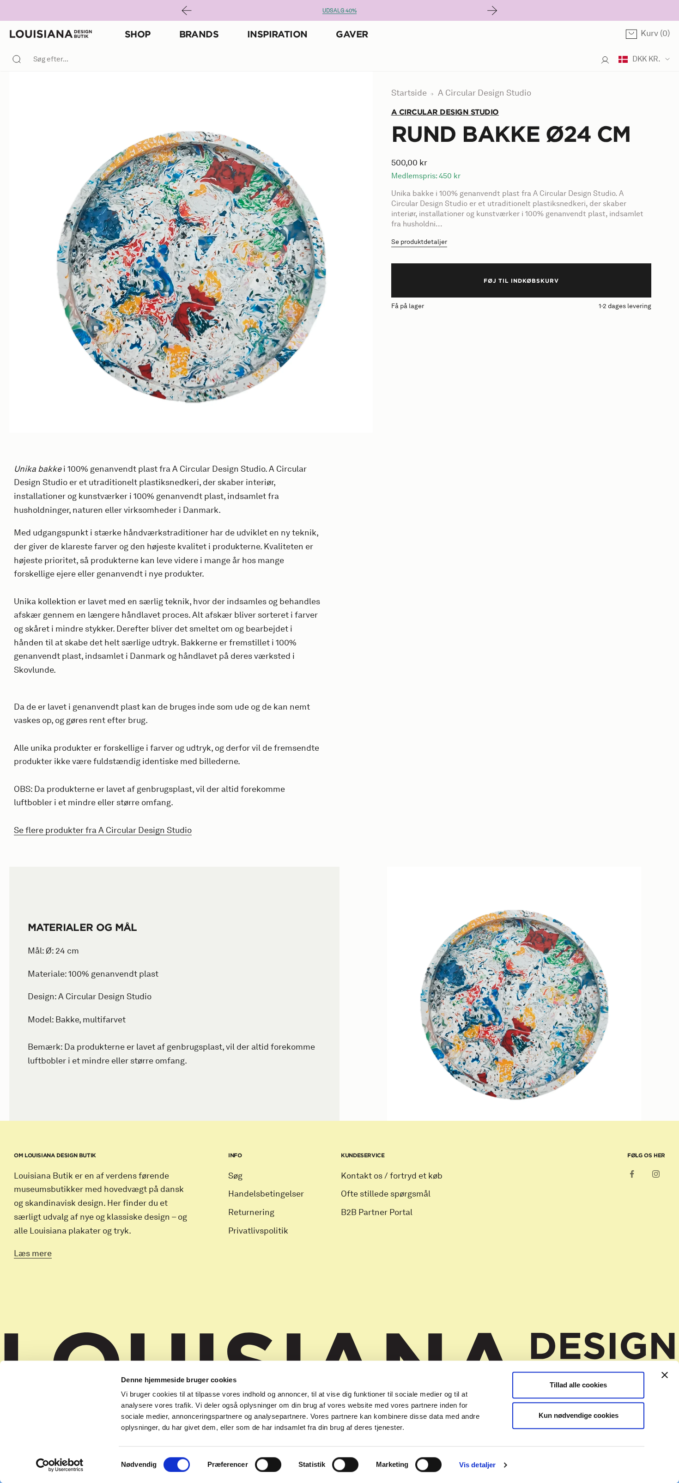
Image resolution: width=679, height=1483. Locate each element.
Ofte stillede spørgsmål (385, 1194)
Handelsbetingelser (266, 1194)
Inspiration (277, 34)
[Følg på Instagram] (656, 1174)
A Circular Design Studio (484, 93)
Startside (409, 93)
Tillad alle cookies (578, 1385)
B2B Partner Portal (376, 1212)
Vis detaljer (477, 1465)
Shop (138, 34)
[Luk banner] (664, 1375)
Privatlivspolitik (258, 1231)
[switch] (268, 1464)
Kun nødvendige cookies (578, 1415)
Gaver (352, 34)
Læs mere (33, 1253)
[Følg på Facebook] (632, 1174)
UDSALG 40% (339, 10)
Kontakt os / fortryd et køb (392, 1176)
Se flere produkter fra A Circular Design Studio (103, 830)
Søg (235, 1176)
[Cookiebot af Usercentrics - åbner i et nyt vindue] (59, 1465)
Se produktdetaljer (419, 241)
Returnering (251, 1212)
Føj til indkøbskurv (521, 280)
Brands (198, 34)
